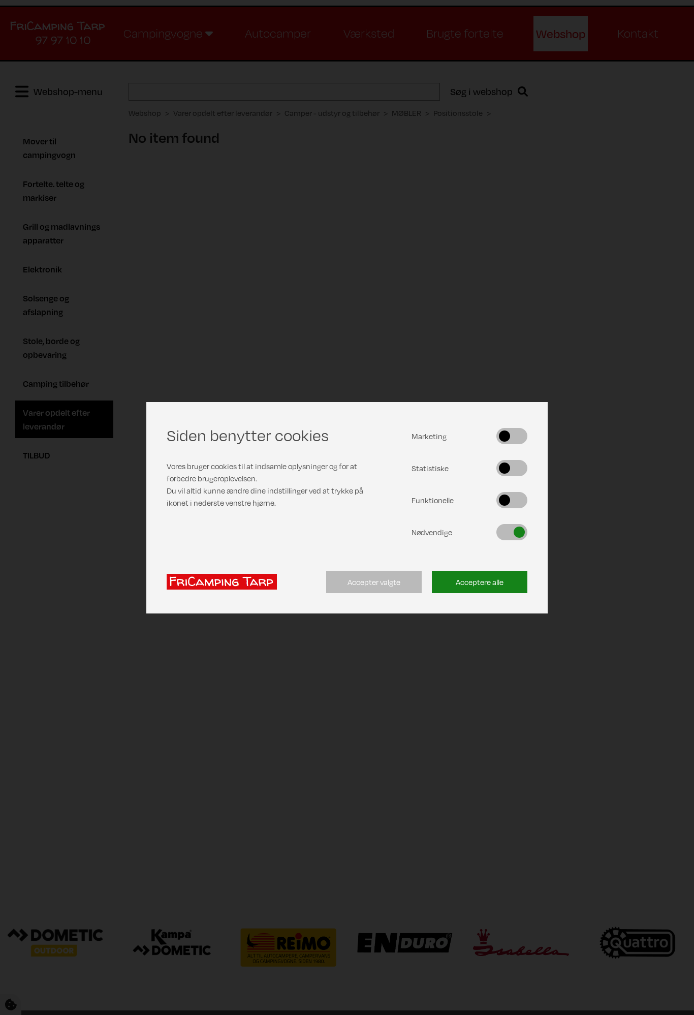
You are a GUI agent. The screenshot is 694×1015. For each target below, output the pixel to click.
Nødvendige (432, 532)
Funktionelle (433, 500)
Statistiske (430, 468)
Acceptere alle (479, 582)
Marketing (429, 436)
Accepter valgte (374, 582)
